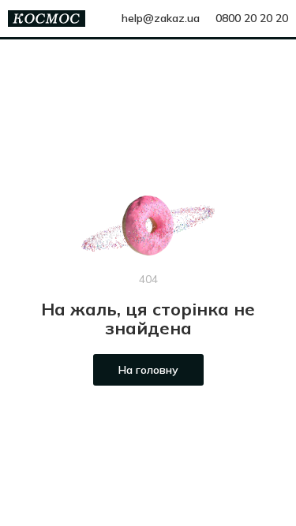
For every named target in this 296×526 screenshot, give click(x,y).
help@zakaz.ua (161, 18)
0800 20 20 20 (251, 18)
